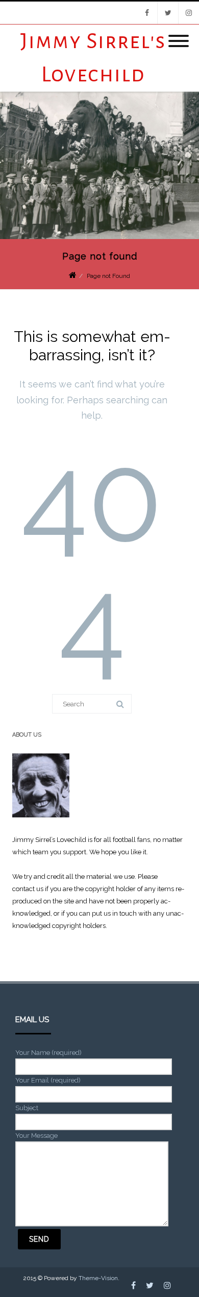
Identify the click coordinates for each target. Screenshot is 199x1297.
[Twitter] (168, 13)
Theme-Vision (98, 1278)
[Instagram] (189, 13)
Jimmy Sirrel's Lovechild (93, 58)
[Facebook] (147, 13)
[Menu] (178, 35)
